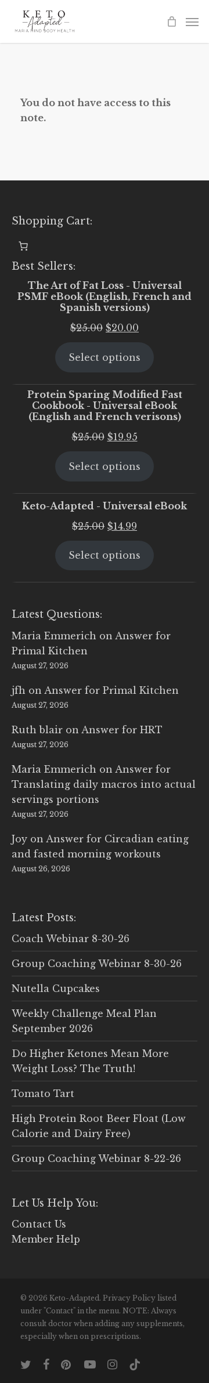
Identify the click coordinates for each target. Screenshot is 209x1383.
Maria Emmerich (54, 636)
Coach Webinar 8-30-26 (70, 938)
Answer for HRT (122, 730)
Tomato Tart (43, 1093)
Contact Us (39, 1224)
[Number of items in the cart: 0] (23, 246)
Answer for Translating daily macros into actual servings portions (104, 784)
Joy (19, 839)
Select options (104, 357)
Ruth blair (37, 730)
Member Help (46, 1239)
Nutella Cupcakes (56, 988)
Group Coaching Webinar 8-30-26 (97, 963)
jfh (19, 690)
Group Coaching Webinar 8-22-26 (96, 1158)
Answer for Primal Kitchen (111, 690)
